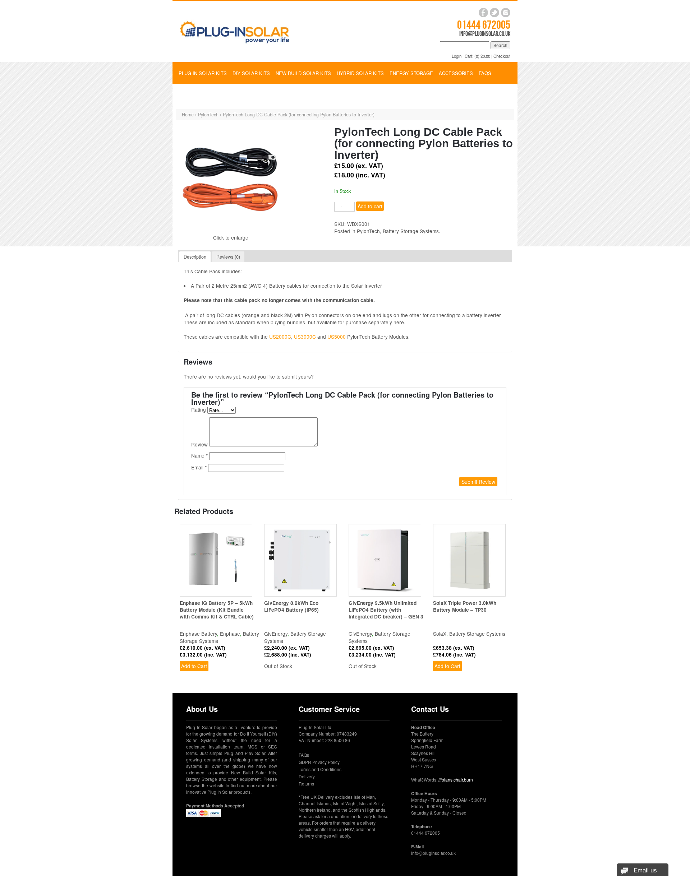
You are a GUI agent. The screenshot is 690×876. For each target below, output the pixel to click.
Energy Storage (411, 73)
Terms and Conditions (320, 769)
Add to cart (370, 206)
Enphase (230, 633)
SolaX (439, 633)
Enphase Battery (198, 633)
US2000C (280, 336)
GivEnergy (276, 633)
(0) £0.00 (482, 56)
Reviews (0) (228, 257)
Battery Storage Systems (411, 231)
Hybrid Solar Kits (360, 73)
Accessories (456, 73)
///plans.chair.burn (455, 780)
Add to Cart (194, 665)
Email (197, 467)
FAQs (485, 73)
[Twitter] (494, 12)
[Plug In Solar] (234, 30)
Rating (199, 409)
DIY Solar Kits (251, 73)
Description (195, 257)
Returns (306, 783)
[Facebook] (483, 12)
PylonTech (208, 114)
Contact (190, 94)
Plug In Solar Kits (203, 73)
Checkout (501, 56)
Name (197, 455)
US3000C (305, 336)
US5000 (336, 336)
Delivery (307, 776)
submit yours (296, 376)
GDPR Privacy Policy (319, 762)
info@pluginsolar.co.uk (484, 34)
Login (456, 56)
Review (200, 444)
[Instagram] (505, 12)
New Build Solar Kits (303, 73)
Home (188, 114)
